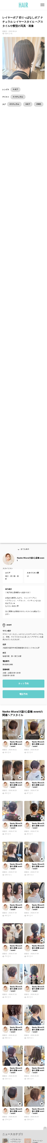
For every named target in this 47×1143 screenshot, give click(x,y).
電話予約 (23, 701)
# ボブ (15, 89)
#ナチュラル (14, 104)
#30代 (38, 104)
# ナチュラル (18, 97)
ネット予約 (23, 691)
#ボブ (28, 104)
